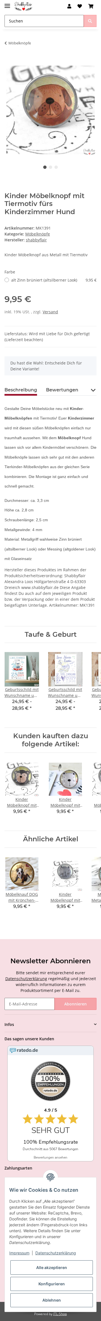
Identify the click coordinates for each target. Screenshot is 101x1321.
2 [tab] (50, 167)
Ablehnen (51, 1300)
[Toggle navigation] (7, 3)
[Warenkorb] (91, 6)
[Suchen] (90, 21)
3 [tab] (56, 167)
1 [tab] (45, 167)
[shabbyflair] (23, 6)
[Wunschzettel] (79, 6)
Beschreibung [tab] (20, 390)
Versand (50, 311)
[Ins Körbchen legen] (8, 61)
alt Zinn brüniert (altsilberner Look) (54, 280)
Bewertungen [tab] (62, 390)
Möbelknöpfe (37, 234)
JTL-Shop (60, 1313)
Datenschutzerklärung (26, 978)
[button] (69, 6)
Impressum (19, 1252)
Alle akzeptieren (51, 1267)
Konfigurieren (51, 1283)
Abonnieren (75, 1004)
